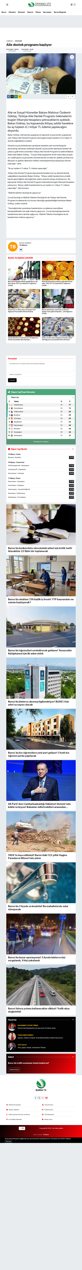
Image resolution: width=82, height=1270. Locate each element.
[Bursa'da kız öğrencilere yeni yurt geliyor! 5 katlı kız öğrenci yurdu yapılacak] (41, 729)
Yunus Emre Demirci (25, 1035)
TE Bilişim (46, 1134)
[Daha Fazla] (19, 96)
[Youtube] (46, 1097)
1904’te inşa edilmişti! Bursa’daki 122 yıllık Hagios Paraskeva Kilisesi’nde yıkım (37, 857)
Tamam (8, 1141)
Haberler (9, 41)
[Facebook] (35, 1097)
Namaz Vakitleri (14, 1109)
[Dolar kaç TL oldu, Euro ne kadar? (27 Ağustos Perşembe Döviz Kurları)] (24, 298)
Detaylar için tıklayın (41, 442)
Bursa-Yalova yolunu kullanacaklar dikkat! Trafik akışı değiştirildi (39, 1010)
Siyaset (30, 12)
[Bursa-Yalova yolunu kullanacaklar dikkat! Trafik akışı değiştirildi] (41, 985)
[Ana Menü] (7, 5)
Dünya (38, 12)
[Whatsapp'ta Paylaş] (16, 96)
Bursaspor (47, 12)
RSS (22, 1128)
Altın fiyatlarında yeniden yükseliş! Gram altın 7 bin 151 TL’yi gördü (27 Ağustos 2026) (57, 283)
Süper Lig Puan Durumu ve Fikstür (19, 1114)
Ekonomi (21, 12)
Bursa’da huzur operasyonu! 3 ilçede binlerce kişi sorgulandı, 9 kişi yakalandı (36, 959)
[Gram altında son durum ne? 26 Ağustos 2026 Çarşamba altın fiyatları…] (24, 327)
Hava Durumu (49, 1105)
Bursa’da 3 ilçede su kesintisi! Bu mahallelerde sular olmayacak (38, 908)
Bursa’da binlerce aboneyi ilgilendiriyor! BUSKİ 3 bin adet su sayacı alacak (38, 703)
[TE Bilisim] (13, 246)
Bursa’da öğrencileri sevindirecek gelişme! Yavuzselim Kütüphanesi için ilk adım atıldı (40, 652)
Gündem (12, 12)
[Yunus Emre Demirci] (12, 1036)
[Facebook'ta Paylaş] (8, 96)
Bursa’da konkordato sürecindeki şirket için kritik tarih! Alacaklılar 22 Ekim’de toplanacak (40, 550)
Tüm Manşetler (49, 1114)
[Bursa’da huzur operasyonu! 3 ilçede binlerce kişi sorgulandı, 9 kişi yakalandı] (41, 934)
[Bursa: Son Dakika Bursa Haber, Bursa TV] (39, 4)
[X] (39, 1097)
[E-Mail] (21, 249)
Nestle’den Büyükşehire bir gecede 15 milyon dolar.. (37, 1028)
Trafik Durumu (48, 1109)
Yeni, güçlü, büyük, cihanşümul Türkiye (32, 1047)
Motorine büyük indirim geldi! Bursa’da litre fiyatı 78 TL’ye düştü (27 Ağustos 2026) (23, 283)
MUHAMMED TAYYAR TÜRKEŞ (28, 1025)
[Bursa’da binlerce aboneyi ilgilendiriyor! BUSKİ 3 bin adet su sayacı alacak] (41, 678)
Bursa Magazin (60, 12)
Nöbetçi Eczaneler (15, 1105)
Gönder (12, 380)
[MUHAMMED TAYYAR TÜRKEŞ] (12, 1027)
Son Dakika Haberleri (15, 1119)
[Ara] (75, 5)
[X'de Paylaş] (12, 96)
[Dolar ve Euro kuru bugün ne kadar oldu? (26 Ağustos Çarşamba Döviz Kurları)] (58, 327)
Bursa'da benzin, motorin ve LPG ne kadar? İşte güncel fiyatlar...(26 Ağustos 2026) (57, 311)
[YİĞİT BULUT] (12, 1046)
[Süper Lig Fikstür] (73, 449)
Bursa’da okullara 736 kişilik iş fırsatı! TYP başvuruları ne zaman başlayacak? (41, 601)
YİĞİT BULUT (22, 1045)
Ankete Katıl (14, 1070)
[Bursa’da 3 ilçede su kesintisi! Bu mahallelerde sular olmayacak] (41, 882)
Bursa (4, 12)
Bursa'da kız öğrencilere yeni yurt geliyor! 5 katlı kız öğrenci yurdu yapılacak (38, 754)
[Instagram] (42, 1097)
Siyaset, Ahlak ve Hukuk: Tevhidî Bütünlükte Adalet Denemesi (40, 1038)
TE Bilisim (23, 245)
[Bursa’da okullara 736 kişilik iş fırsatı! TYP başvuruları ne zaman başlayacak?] (41, 575)
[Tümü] (73, 1020)
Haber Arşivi (48, 1119)
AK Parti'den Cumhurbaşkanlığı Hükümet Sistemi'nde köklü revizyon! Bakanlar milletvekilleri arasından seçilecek (39, 806)
